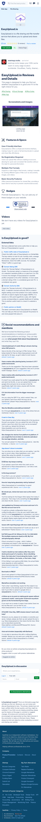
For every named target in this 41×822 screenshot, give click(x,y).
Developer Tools (18, 795)
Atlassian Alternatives (28, 775)
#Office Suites (29, 91)
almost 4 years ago (13, 578)
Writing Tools (29, 800)
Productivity (20, 797)
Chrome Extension (8, 772)
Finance (33, 802)
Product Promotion (8, 755)
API (3, 757)
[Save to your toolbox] (20, 25)
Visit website (6, 48)
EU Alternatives (26, 787)
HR (22, 800)
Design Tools (30, 795)
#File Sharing (6, 91)
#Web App (5, 94)
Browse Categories (8, 766)
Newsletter (6, 784)
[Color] (7, 207)
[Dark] (33, 207)
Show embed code (20, 209)
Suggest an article (9, 657)
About (34, 755)
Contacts (20, 755)
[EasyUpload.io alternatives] (20, 18)
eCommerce (16, 800)
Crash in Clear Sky (8, 417)
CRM (4, 797)
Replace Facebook (27, 769)
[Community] (34, 3)
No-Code (8, 795)
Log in (4, 676)
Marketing (28, 797)
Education (5, 805)
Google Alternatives (27, 772)
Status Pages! (7, 775)
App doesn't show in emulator (12, 448)
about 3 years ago (24, 370)
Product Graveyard (27, 778)
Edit (4, 43)
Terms (25, 810)
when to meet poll (17, 818)
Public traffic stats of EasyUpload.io (16, 252)
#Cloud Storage (17, 91)
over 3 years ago (20, 413)
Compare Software (8, 769)
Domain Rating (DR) (10, 267)
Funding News (7, 778)
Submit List (6, 781)
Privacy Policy (15, 810)
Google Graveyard (27, 781)
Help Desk (10, 797)
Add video (6, 228)
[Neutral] (20, 207)
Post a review (31, 43)
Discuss (27, 755)
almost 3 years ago (8, 357)
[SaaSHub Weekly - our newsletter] (30, 3)
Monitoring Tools (23, 802)
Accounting (6, 800)
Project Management (9, 802)
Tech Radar (25, 766)
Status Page (23, 48)
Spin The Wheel (20, 816)
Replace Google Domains (29, 784)
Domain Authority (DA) (12, 286)
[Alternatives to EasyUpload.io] (15, 47)
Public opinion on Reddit (12, 307)
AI (3, 795)
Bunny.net (18, 814)
